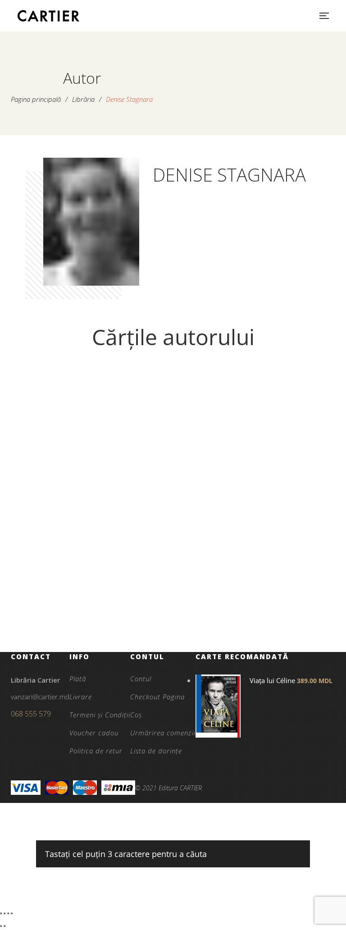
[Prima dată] (93, 478)
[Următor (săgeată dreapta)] (4, 926)
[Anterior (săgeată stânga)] (1, 926)
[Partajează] (8, 913)
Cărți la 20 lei (93, 592)
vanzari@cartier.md (40, 696)
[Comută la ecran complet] (4, 913)
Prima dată (93, 607)
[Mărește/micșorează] (1, 913)
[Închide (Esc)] (12, 913)
